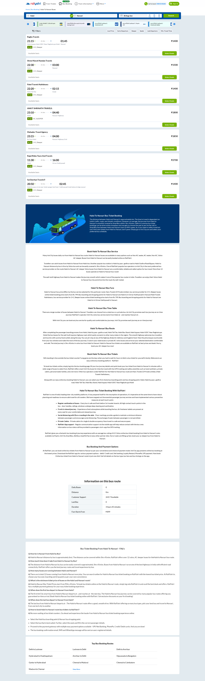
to (35, 649)
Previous (27, 24)
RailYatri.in (170, 574)
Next (173, 24)
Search (171, 16)
